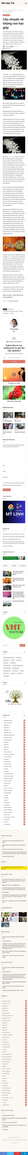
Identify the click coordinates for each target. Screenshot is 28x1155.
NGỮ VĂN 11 (7, 727)
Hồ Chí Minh (6, 805)
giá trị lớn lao (6, 313)
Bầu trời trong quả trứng (9, 657)
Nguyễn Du (19, 660)
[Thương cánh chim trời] (5, 925)
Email (4, 471)
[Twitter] (13, 1143)
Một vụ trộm (18, 421)
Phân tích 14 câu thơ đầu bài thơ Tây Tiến (12, 539)
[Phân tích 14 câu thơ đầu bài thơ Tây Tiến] (7, 587)
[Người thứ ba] (14, 914)
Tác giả (5, 800)
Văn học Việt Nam (8, 790)
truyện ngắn (12, 662)
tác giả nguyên (16, 668)
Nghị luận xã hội (7, 732)
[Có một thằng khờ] (8, 415)
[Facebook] (11, 1143)
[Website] (14, 332)
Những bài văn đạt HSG (9, 735)
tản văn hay (6, 673)
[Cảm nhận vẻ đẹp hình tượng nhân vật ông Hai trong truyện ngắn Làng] (5, 914)
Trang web (5, 477)
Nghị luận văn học (8, 737)
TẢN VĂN (6, 797)
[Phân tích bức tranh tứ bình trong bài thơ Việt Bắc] (7, 580)
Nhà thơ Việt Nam (8, 807)
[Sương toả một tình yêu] (7, 603)
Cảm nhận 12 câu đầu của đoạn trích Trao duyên (13, 534)
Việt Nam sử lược (8, 766)
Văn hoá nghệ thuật (8, 773)
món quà (10, 74)
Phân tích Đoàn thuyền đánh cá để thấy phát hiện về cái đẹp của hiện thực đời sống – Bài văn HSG (19, 595)
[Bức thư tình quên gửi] (8, 426)
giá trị (10, 257)
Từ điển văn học (7, 764)
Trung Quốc (6, 819)
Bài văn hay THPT (8, 723)
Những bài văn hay (8, 720)
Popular (14, 565)
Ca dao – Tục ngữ (8, 788)
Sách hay (6, 768)
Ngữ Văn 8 (6, 747)
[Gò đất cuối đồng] (23, 919)
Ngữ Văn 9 (6, 742)
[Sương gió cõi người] (20, 426)
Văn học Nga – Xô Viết (9, 817)
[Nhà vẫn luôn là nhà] (5, 919)
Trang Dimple (7, 46)
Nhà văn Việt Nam (8, 809)
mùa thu (13, 660)
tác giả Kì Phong (7, 668)
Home (5, 10)
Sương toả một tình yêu (8, 546)
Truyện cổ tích (7, 783)
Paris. (10, 211)
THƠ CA (6, 795)
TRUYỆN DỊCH (7, 824)
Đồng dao (6, 785)
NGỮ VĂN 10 (7, 730)
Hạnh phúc (18, 657)
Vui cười (6, 822)
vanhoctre (13, 673)
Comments (22, 565)
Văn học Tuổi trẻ (7, 756)
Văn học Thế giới (8, 812)
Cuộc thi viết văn (8, 752)
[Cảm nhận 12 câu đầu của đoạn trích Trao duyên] (7, 574)
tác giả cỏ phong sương (18, 665)
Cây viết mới (7, 802)
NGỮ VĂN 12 (7, 725)
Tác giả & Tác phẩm (12, 10)
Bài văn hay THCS (8, 739)
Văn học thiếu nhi (8, 780)
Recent (5, 565)
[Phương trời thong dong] (23, 914)
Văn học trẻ (6, 301)
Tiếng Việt (6, 771)
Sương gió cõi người (20, 432)
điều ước (21, 311)
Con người (6, 759)
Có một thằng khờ (7, 421)
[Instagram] (17, 1143)
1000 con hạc (10, 309)
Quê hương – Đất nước (9, 754)
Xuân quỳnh (6, 676)
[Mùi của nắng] (14, 919)
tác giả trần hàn (7, 670)
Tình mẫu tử (15, 670)
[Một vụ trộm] (20, 415)
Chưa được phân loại (8, 776)
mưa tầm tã (11, 157)
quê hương (6, 662)
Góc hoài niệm (7, 761)
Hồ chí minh (6, 660)
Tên (4, 465)
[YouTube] (15, 1143)
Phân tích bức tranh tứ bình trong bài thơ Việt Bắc (13, 536)
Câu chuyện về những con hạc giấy (10, 311)
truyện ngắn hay (7, 665)
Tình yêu (12, 313)
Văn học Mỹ (6, 814)
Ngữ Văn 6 (6, 749)
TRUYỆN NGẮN (9, 11)
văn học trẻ (19, 673)
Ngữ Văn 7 (6, 744)
